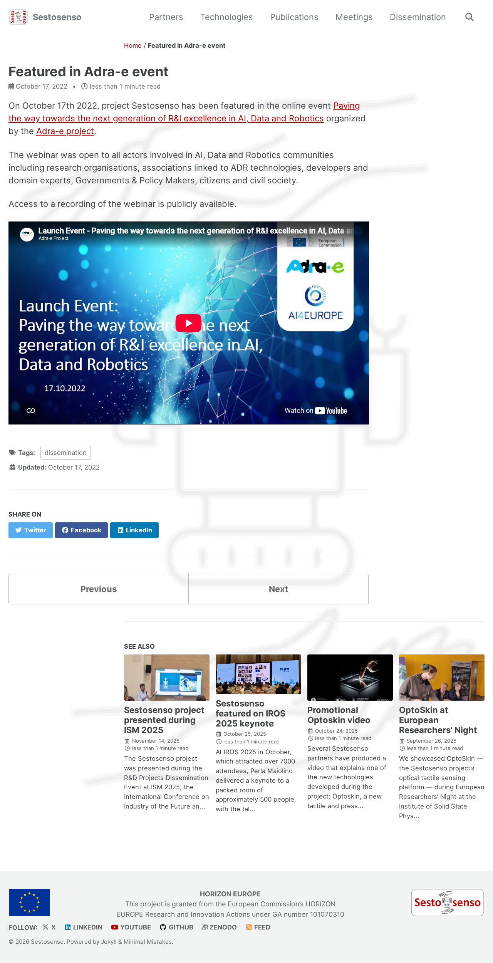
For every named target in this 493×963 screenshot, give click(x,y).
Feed (261, 927)
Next (278, 589)
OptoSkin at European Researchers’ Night (438, 720)
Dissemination (418, 17)
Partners (166, 17)
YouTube (135, 927)
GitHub (180, 927)
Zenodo (222, 927)
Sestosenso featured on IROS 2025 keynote (250, 713)
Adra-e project (65, 131)
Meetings (354, 17)
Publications (294, 17)
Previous (98, 589)
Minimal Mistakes (148, 941)
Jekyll (109, 941)
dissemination (66, 452)
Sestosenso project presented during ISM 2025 (164, 720)
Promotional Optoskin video (339, 715)
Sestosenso (57, 17)
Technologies (226, 17)
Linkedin (87, 927)
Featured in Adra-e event (88, 71)
